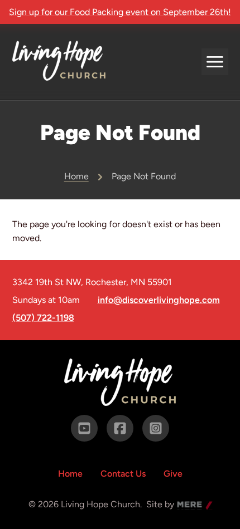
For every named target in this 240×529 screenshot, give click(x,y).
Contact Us (123, 473)
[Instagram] (155, 428)
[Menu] (214, 61)
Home (76, 176)
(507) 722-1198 (43, 318)
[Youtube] (84, 428)
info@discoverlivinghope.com (159, 300)
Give (173, 473)
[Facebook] (120, 428)
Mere (187, 505)
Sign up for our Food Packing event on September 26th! (120, 12)
